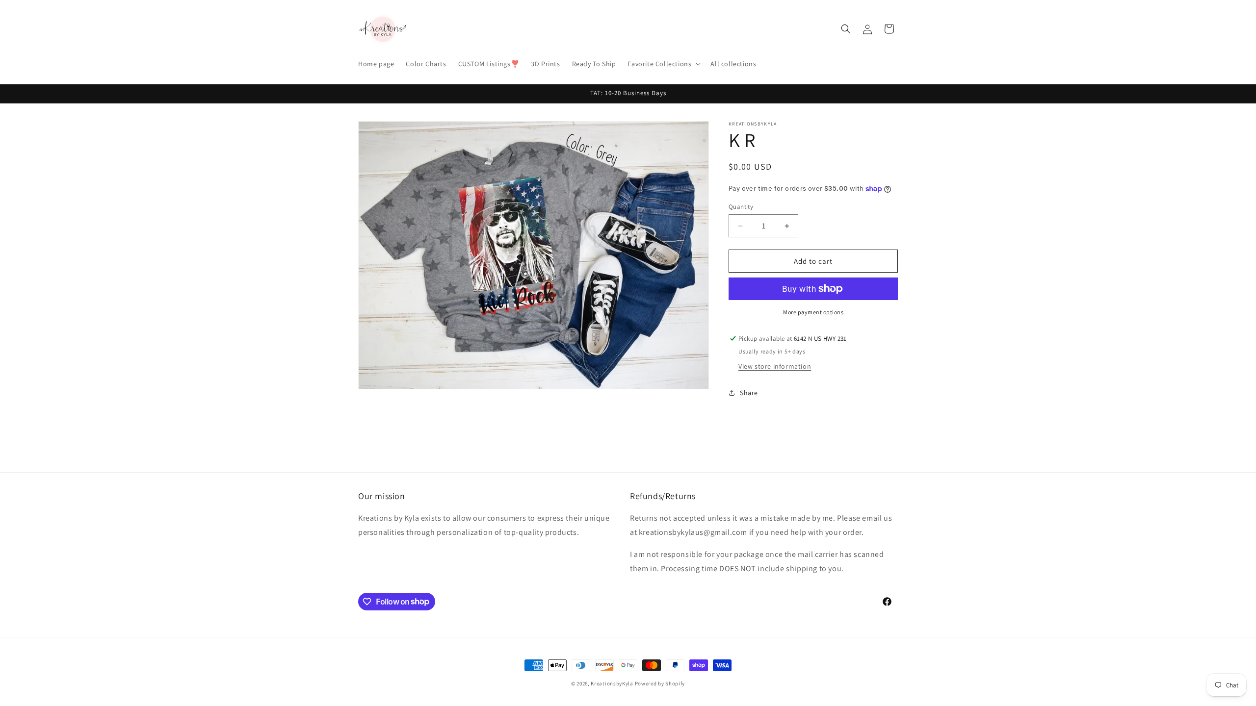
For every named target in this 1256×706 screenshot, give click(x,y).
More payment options (813, 312)
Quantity (741, 206)
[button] (663, 63)
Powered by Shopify (660, 683)
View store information (774, 366)
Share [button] (749, 392)
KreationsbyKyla (612, 683)
